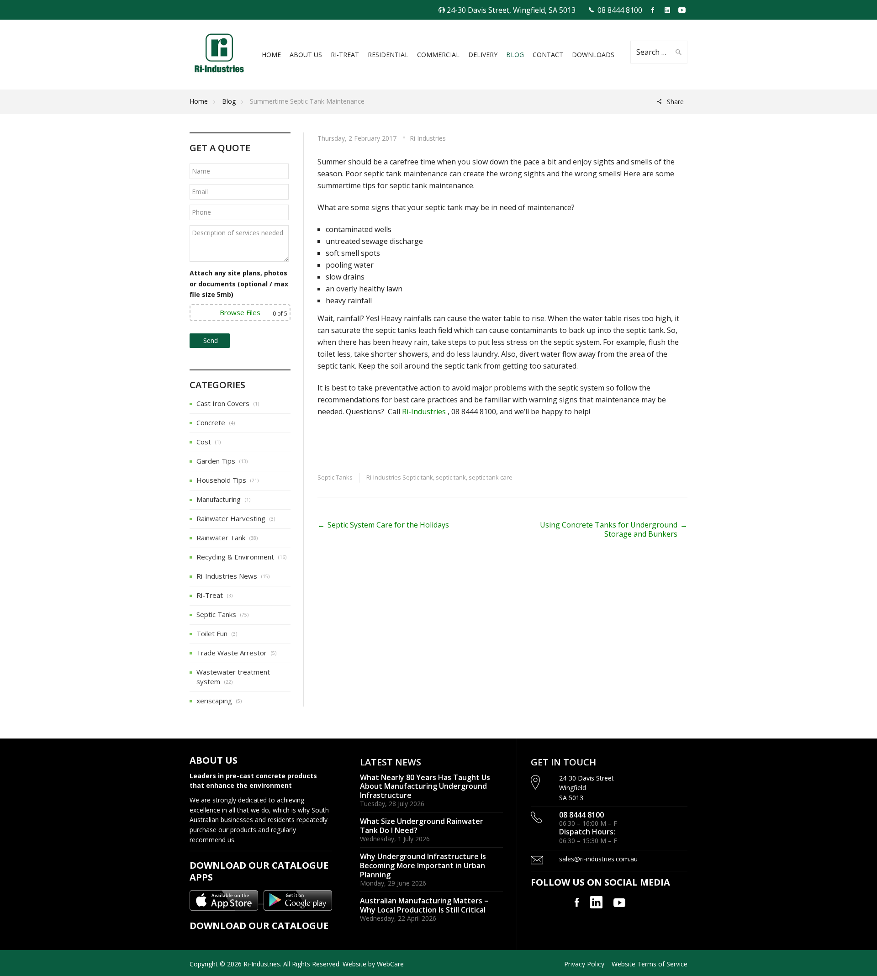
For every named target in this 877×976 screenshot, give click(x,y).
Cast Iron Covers (222, 403)
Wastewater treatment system (233, 676)
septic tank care (490, 477)
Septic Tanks (335, 477)
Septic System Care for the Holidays (388, 525)
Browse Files (240, 312)
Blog (229, 101)
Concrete (210, 422)
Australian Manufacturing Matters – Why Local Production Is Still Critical (424, 905)
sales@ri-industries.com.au (598, 859)
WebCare (390, 964)
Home (199, 101)
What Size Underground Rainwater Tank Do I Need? (421, 825)
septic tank (451, 477)
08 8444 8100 (619, 10)
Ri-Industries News (226, 575)
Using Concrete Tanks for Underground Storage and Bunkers (608, 529)
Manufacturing (218, 499)
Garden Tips (215, 460)
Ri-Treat (209, 595)
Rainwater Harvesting (230, 518)
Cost (203, 441)
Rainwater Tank (220, 537)
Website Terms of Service (649, 964)
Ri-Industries (424, 411)
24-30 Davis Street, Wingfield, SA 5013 (511, 10)
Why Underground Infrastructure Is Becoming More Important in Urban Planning (423, 865)
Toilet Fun (211, 633)
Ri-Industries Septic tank (399, 477)
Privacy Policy (584, 964)
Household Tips (221, 480)
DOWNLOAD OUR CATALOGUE (259, 925)
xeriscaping (214, 700)
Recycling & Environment (235, 556)
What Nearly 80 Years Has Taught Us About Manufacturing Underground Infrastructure (425, 786)
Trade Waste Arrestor (231, 652)
